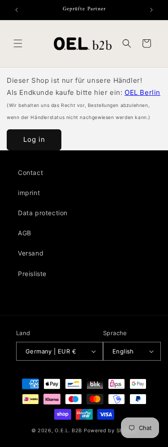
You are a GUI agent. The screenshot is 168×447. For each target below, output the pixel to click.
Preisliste (32, 273)
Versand (30, 253)
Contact (30, 172)
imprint (29, 192)
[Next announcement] (151, 10)
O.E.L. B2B (68, 430)
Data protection (43, 213)
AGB (24, 233)
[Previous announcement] (16, 10)
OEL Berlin (142, 92)
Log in (34, 139)
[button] (18, 43)
